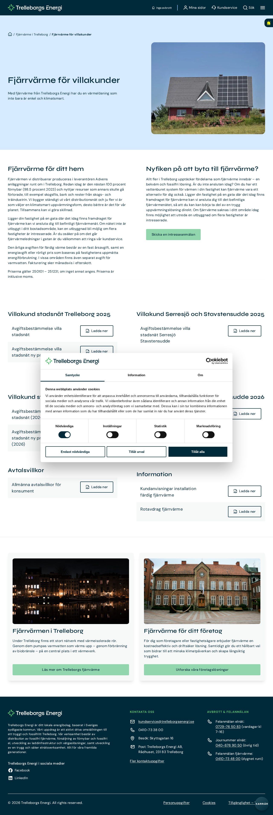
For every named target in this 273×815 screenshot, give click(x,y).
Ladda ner (99, 331)
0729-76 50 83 (228, 726)
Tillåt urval (136, 452)
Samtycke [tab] (72, 375)
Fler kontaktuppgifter (147, 761)
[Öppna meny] (262, 7)
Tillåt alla (198, 452)
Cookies (209, 802)
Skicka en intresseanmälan (173, 234)
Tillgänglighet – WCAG (246, 802)
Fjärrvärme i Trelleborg (32, 34)
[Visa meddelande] (268, 23)
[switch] (112, 434)
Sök (251, 7)
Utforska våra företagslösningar (202, 669)
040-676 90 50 (229, 745)
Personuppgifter (176, 802)
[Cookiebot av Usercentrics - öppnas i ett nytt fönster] (209, 361)
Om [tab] (200, 375)
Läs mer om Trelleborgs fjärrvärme (71, 669)
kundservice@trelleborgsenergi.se (166, 721)
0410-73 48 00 (228, 758)
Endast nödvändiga (75, 452)
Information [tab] (136, 375)
